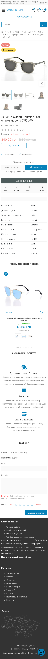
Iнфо (42, 3)
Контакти (10, 600)
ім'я (3, 463)
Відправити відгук (36, 513)
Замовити (37, 167)
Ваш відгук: (6, 475)
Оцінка (4, 504)
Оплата (9, 577)
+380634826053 (24, 17)
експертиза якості (21, 547)
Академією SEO (31, 649)
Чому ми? (10, 590)
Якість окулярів (13, 587)
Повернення (11, 583)
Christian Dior (39, 32)
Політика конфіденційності (24, 645)
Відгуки (9, 593)
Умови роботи (12, 573)
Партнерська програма (16, 597)
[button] (44, 10)
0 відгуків (21, 130)
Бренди (27, 32)
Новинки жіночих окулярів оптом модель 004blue (24, 319)
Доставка (10, 580)
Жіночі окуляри (13, 32)
